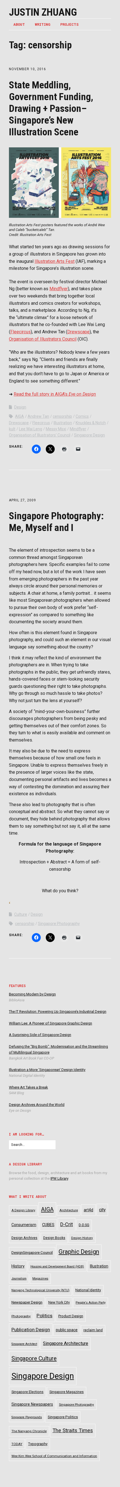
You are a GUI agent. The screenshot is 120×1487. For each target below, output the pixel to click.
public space (67, 1330)
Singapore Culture (34, 1358)
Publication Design (30, 1329)
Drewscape (78, 331)
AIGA (19, 416)
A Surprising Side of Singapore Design (40, 1035)
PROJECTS (69, 24)
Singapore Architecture (65, 1343)
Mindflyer (58, 288)
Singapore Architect (24, 1344)
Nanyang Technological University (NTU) (40, 1290)
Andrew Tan (38, 416)
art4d (88, 1210)
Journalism (19, 1278)
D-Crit (66, 1224)
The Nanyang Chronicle (29, 1431)
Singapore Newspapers (32, 1404)
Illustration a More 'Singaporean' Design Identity (47, 1070)
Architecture (68, 1210)
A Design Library (23, 1210)
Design (20, 407)
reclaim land (93, 1330)
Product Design (70, 1316)
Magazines (40, 1278)
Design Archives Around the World (36, 1105)
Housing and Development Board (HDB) (57, 1266)
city (102, 1209)
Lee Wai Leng (30, 429)
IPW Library (59, 1178)
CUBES (48, 1224)
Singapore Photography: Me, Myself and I (56, 522)
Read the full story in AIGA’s (55, 394)
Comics (82, 416)
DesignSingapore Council (32, 1252)
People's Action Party (90, 1302)
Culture (20, 914)
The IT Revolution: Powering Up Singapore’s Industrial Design (57, 1011)
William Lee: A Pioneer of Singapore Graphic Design (50, 1023)
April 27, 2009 (22, 500)
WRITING (42, 24)
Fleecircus (20, 331)
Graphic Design (79, 1251)
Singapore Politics (63, 1417)
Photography (21, 1316)
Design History (82, 1238)
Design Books (54, 1238)
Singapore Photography (59, 923)
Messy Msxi (56, 429)
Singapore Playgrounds (26, 1417)
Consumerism (23, 1224)
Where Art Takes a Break (28, 1087)
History (18, 1266)
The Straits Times (72, 1430)
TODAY (16, 1444)
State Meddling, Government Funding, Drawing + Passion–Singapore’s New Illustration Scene (51, 108)
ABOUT (19, 24)
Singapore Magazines (66, 1392)
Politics (44, 1315)
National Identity (88, 1290)
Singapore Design (89, 435)
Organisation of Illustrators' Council (39, 435)
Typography (37, 1444)
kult (12, 429)
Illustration (63, 423)
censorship (62, 416)
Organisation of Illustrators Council (42, 339)
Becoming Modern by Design (32, 994)
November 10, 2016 (27, 69)
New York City (59, 1302)
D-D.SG (84, 1225)
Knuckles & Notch (91, 423)
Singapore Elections (27, 1392)
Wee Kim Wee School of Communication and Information (54, 1456)
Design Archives (24, 1238)
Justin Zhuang (43, 12)
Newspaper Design (26, 1302)
